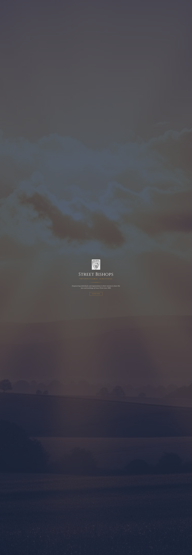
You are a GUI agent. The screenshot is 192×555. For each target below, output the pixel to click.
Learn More (96, 293)
